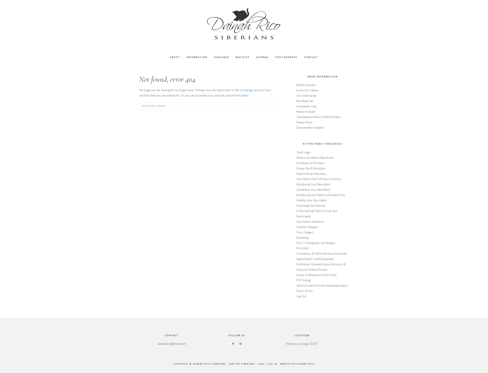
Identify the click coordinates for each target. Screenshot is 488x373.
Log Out (301, 296)
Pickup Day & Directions (311, 168)
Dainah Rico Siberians (244, 24)
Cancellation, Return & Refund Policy (318, 117)
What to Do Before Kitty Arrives (315, 157)
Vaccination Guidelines (310, 221)
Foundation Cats (306, 106)
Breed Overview (305, 85)
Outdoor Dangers (307, 227)
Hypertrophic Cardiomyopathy (315, 259)
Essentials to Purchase (310, 163)
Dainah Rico (306, 364)
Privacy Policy (304, 122)
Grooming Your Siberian (311, 205)
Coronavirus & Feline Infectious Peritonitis (321, 253)
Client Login (303, 152)
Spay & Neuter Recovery (311, 173)
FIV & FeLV (302, 248)
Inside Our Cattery (307, 90)
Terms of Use (304, 291)
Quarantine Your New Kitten (313, 189)
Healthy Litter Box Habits (311, 200)
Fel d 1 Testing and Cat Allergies (315, 243)
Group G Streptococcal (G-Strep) (316, 275)
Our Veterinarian (306, 95)
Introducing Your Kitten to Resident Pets (320, 195)
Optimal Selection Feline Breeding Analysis (322, 285)
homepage (246, 90)
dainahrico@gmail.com (172, 344)
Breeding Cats (305, 101)
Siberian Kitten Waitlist (310, 127)
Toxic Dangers (305, 232)
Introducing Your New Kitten (313, 184)
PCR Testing (303, 280)
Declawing (302, 237)
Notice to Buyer (305, 111)
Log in (272, 364)
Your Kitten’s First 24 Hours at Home (318, 179)
